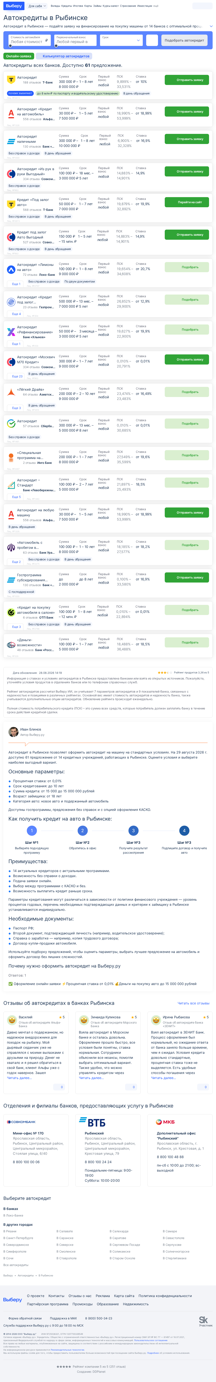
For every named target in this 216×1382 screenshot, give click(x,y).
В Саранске (65, 1238)
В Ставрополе (67, 1258)
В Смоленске (66, 1251)
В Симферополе (14, 1251)
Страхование (128, 5)
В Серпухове (172, 1244)
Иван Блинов (26, 732)
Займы (97, 5)
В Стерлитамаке (174, 1258)
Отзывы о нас (80, 1296)
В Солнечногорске (176, 1251)
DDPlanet (99, 1371)
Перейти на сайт (190, 202)
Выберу (8, 1275)
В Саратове (118, 1238)
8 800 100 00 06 (26, 1162)
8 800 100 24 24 (98, 1162)
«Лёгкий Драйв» (30, 389)
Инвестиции (144, 5)
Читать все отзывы (193, 1003)
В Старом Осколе (122, 1258)
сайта (129, 1296)
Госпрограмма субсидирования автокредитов (31, 580)
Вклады (55, 5)
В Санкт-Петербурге (18, 1238)
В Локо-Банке (13, 1215)
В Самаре (170, 1231)
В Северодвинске (16, 1244)
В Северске (65, 1244)
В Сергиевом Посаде (125, 1244)
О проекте (35, 1296)
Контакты (56, 1296)
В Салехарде (119, 1231)
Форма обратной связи (25, 1318)
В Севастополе (173, 1238)
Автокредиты (26, 1275)
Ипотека (78, 5)
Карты (88, 5)
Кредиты (66, 5)
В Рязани (9, 1231)
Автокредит (27, 77)
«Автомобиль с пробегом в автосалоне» (29, 547)
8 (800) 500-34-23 (98, 1318)
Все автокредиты (15, 1265)
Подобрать (190, 267)
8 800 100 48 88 (170, 1157)
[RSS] (38, 1369)
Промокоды (83, 1304)
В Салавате (65, 1231)
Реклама (103, 1296)
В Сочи (8, 1258)
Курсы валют (111, 5)
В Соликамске (120, 1251)
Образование (108, 1304)
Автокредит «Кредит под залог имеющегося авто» (34, 302)
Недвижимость (136, 1304)
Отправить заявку (190, 80)
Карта (119, 1296)
